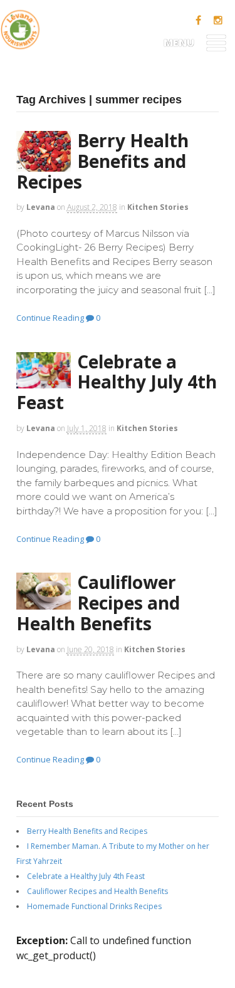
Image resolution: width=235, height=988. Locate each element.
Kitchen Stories (158, 207)
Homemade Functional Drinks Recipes (94, 906)
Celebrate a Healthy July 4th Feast (116, 382)
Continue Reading (50, 317)
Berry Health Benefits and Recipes (102, 161)
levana (40, 207)
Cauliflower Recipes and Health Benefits (98, 602)
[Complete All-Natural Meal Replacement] (20, 42)
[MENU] (216, 47)
